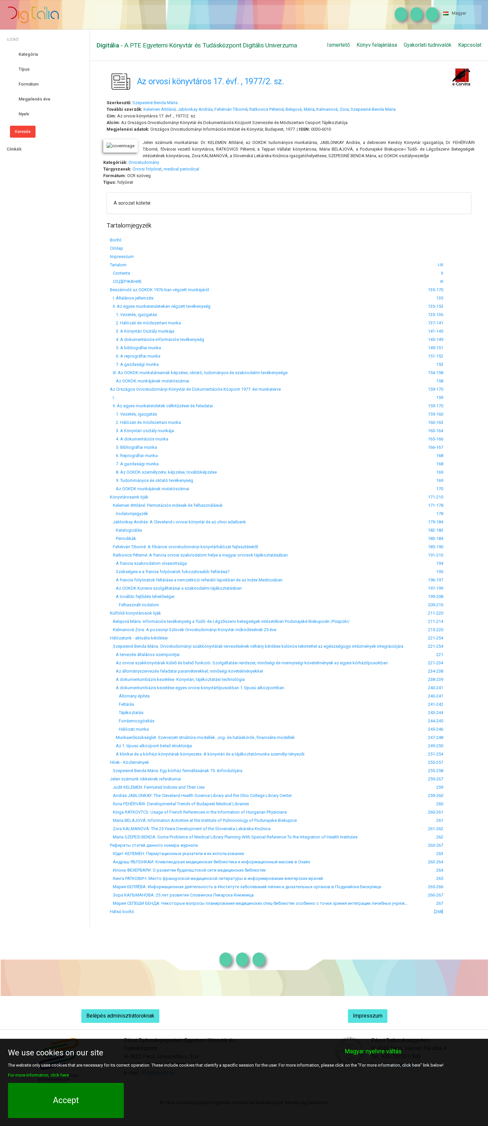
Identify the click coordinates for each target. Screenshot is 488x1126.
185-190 (435, 546)
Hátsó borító (122, 911)
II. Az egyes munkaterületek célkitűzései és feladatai (161, 405)
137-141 (435, 322)
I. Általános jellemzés (131, 298)
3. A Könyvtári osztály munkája (142, 430)
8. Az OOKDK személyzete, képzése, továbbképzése (163, 472)
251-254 (435, 754)
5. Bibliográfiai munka (133, 447)
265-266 (435, 886)
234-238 (435, 671)
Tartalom (118, 264)
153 (439, 364)
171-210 (435, 497)
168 (439, 455)
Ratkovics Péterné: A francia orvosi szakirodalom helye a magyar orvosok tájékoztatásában (199, 555)
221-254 (435, 637)
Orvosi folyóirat (147, 168)
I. (112, 397)
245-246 (435, 729)
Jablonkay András (195, 109)
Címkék (14, 149)
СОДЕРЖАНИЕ (126, 281)
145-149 (435, 339)
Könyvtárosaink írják (129, 497)
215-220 (435, 629)
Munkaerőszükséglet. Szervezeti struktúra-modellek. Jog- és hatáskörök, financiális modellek (202, 737)
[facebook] (415, 15)
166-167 (435, 447)
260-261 (435, 812)
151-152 (435, 356)
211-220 (435, 613)
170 (439, 488)
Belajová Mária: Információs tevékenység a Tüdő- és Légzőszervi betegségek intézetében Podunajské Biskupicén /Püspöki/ (230, 621)
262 (439, 836)
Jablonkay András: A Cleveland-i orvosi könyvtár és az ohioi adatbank (178, 521)
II (442, 273)
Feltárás (122, 704)
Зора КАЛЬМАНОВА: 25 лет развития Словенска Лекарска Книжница (182, 895)
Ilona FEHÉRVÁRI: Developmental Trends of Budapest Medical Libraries (179, 803)
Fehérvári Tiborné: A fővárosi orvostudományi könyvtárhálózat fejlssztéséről (184, 546)
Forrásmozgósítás (132, 720)
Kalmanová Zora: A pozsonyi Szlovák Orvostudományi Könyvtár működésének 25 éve (193, 629)
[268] (438, 911)
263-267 (435, 845)
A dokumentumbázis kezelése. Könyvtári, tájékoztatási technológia (177, 679)
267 (439, 903)
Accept (66, 1100)
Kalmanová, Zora (332, 109)
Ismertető (338, 45)
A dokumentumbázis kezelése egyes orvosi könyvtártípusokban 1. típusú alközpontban (197, 687)
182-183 (435, 530)
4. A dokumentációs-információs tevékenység (157, 339)
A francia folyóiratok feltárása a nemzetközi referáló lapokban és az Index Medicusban (196, 579)
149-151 (435, 347)
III (441, 281)
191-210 (435, 555)
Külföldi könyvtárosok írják (135, 613)
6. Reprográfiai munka (134, 455)
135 (439, 298)
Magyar (459, 13)
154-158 (435, 372)
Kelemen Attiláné (159, 109)
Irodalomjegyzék (129, 513)
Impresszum (122, 256)
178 (439, 513)
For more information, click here (38, 1075)
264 (439, 870)
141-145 (435, 331)
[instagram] (399, 15)
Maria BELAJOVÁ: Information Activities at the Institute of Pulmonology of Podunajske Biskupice (203, 820)
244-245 (435, 720)
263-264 (435, 861)
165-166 (435, 438)
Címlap (116, 248)
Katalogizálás (126, 530)
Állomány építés (130, 696)
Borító (116, 239)
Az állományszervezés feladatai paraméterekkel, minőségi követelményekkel (186, 671)
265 (439, 878)
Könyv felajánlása (377, 45)
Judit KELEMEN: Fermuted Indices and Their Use (157, 787)
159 (439, 397)
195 (439, 571)
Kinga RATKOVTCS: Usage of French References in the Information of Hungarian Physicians (198, 812)
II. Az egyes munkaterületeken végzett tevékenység (160, 306)
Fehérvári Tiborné (230, 109)
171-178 (435, 505)
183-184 (435, 538)
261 (439, 820)
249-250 (435, 745)
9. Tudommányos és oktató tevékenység (151, 480)
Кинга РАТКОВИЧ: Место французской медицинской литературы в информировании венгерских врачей (216, 878)
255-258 (435, 770)
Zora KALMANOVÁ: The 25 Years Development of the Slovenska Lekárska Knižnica (190, 828)
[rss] (430, 15)
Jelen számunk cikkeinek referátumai (145, 778)
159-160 (435, 414)
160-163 (435, 422)
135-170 (435, 289)
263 (439, 853)
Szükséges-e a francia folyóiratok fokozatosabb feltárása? (170, 571)
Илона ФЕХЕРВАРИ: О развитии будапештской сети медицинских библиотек (188, 870)
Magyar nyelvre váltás (373, 1051)
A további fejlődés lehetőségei (142, 596)
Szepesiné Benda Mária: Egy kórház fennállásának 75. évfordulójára (176, 770)
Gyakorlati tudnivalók (427, 45)
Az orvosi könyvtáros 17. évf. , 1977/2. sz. (210, 81)
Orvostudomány (143, 162)
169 (439, 472)
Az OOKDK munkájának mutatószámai (149, 380)
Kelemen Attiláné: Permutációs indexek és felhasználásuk (166, 505)
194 (439, 563)
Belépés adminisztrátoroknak (120, 1016)
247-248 (435, 737)
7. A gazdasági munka (134, 364)
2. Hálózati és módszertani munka (145, 322)
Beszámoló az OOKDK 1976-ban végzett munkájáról (159, 289)
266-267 (435, 895)
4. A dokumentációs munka (139, 438)
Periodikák (123, 538)
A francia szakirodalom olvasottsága (148, 563)
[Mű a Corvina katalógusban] (460, 76)
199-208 (435, 596)
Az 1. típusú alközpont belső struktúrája (151, 745)
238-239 (435, 679)
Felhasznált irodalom (134, 604)
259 (439, 787)
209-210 (435, 604)
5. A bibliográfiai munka (135, 347)
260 (439, 803)
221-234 (435, 662)
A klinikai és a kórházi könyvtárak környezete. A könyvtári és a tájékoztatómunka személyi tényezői (207, 754)
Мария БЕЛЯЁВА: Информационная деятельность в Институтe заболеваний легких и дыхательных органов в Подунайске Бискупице (245, 886)
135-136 (435, 314)
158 (439, 380)
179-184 (435, 521)
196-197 (435, 579)
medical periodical (181, 168)
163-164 (435, 430)
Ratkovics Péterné (266, 109)
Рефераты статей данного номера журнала (154, 845)
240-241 (435, 687)
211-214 (435, 621)
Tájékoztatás (126, 712)
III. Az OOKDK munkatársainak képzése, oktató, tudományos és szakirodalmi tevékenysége (198, 372)
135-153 (435, 306)
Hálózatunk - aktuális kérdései (139, 637)
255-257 (435, 762)
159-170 (435, 389)
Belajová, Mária (299, 109)
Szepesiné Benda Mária (155, 102)
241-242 (435, 704)
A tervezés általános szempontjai (145, 654)
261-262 (435, 828)
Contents (120, 273)
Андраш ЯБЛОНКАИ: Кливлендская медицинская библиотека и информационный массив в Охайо (210, 861)
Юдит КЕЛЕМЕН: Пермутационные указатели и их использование (177, 853)
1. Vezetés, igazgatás (133, 314)
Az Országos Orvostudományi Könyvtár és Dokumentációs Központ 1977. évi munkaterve (195, 389)
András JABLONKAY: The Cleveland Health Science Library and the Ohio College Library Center (201, 795)
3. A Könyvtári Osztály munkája (142, 331)
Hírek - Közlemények (129, 762)
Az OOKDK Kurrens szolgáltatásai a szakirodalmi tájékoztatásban (176, 588)
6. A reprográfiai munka (135, 356)
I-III (440, 264)
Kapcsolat (469, 45)
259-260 (435, 795)
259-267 (435, 778)
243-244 (435, 712)
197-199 (435, 588)
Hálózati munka (129, 729)
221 (439, 654)
